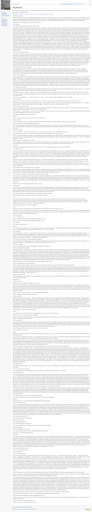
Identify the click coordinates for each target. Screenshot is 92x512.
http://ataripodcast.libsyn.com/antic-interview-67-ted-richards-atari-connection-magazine (35, 14)
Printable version (4, 23)
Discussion (16, 4)
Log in (90, 1)
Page (12, 4)
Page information (5, 25)
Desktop (33, 509)
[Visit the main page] (6, 5)
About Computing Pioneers (22, 509)
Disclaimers (30, 509)
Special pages (4, 21)
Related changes (5, 20)
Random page (4, 14)
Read (60, 4)
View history (69, 4)
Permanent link (4, 24)
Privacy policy (14, 509)
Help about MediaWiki (5, 15)
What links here (4, 19)
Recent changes (4, 13)
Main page (3, 12)
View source (64, 4)
